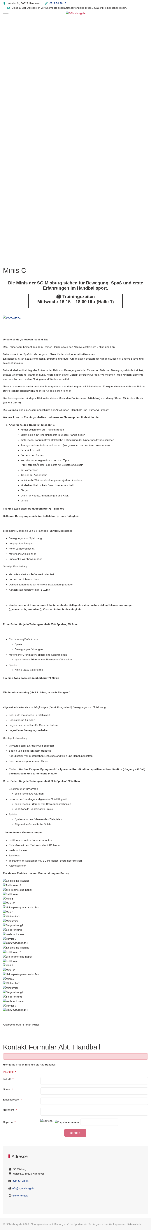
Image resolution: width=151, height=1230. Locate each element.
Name (6, 1089)
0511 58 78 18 (58, 3)
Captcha (8, 1122)
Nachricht (8, 1109)
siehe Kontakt (20, 1195)
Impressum (119, 1224)
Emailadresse (11, 1099)
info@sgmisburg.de (23, 1188)
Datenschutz (134, 1224)
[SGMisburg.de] (75, 13)
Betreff (7, 1079)
